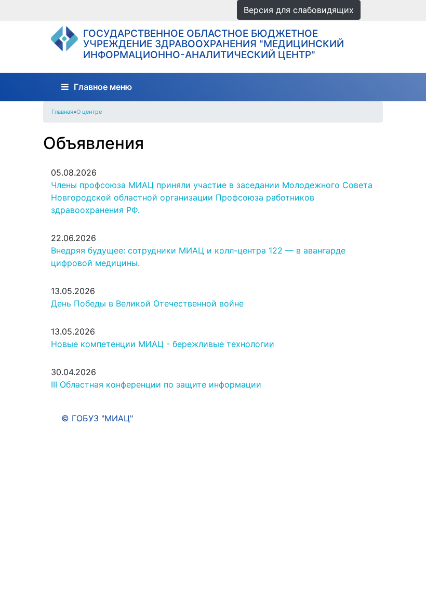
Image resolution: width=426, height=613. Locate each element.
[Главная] (64, 38)
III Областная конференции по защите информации (156, 384)
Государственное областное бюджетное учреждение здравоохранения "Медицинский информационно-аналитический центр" (213, 44)
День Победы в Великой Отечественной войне (147, 303)
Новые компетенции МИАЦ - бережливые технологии (162, 344)
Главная (62, 111)
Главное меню (103, 87)
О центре (89, 111)
